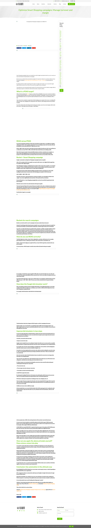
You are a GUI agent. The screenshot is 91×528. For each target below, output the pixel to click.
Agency (30, 45)
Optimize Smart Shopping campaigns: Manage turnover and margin (33, 489)
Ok (70, 526)
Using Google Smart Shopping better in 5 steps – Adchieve (35, 80)
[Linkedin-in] (24, 510)
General (26, 45)
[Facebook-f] (17, 510)
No (72, 526)
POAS (28, 93)
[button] (19, 48)
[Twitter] (19, 510)
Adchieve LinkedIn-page (33, 483)
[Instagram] (21, 510)
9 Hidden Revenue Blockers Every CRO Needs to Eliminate (61, 34)
